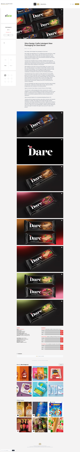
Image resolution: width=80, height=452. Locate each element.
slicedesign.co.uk (8, 32)
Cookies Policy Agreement (37, 446)
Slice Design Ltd (21, 329)
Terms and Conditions (44, 446)
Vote (61, 330)
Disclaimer (48, 446)
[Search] (70, 4)
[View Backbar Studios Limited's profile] (18, 415)
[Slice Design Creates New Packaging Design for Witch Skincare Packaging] (40, 389)
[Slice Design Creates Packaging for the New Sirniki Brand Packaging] (24, 389)
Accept (13, 450)
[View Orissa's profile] (34, 431)
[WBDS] (5, 75)
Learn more (7, 450)
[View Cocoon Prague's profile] (49, 431)
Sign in (73, 4)
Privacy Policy (31, 446)
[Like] (61, 9)
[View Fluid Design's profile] (49, 415)
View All (61, 364)
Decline (10, 450)
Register (77, 4)
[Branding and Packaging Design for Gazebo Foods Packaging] (55, 373)
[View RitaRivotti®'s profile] (34, 415)
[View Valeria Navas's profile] (18, 431)
